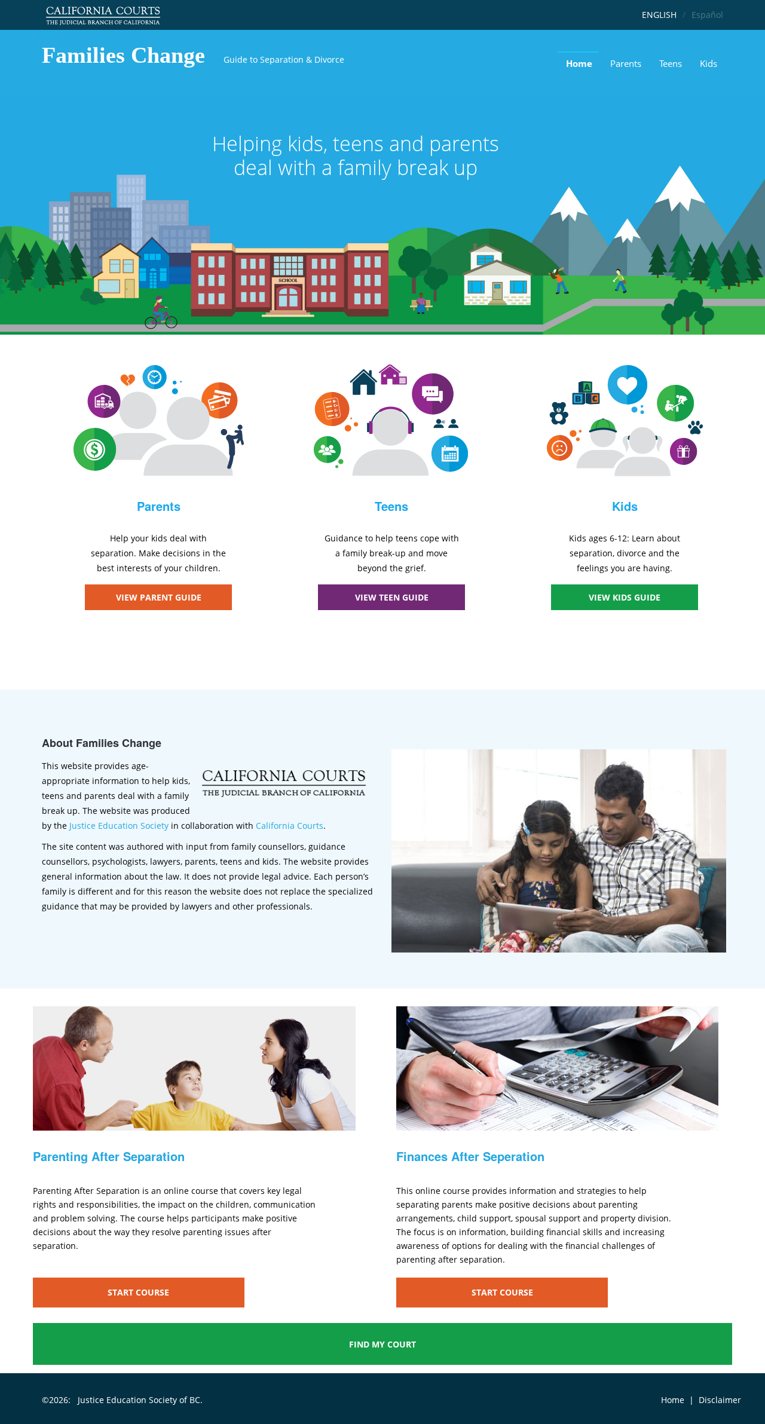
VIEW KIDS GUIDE (624, 597)
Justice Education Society (119, 825)
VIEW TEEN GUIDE (392, 597)
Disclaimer (720, 1399)
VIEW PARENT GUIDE (158, 597)
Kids (708, 63)
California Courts (289, 825)
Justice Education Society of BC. (140, 1399)
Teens (670, 63)
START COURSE (138, 1292)
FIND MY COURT (382, 1344)
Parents (625, 63)
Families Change (123, 55)
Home (579, 63)
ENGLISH (659, 14)
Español (707, 14)
